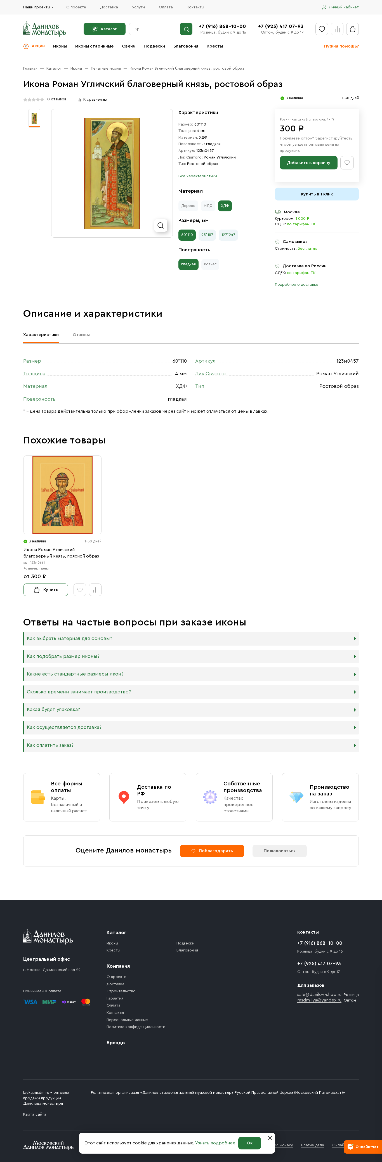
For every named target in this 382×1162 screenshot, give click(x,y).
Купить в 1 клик (317, 194)
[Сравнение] (337, 29)
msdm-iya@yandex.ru (319, 1000)
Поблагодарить (216, 851)
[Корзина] (352, 29)
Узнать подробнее (215, 1143)
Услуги (138, 7)
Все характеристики (197, 176)
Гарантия (115, 998)
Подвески (154, 46)
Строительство (121, 991)
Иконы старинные (94, 46)
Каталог (109, 29)
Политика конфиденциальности (136, 1027)
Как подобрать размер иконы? (63, 656)
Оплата (166, 7)
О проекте (76, 7)
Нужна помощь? (341, 46)
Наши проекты (36, 7)
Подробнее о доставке (296, 285)
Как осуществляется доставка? (64, 727)
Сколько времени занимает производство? (79, 691)
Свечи (128, 46)
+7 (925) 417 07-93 (280, 26)
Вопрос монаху (278, 1145)
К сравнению (95, 99)
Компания (118, 966)
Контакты (195, 7)
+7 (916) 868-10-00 (222, 26)
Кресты (215, 46)
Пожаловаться (280, 851)
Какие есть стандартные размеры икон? (75, 674)
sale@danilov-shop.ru (319, 994)
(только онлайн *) (320, 119)
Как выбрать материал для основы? (69, 638)
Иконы (60, 46)
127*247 (228, 235)
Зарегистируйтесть (333, 138)
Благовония (185, 46)
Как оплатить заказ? (50, 745)
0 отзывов (56, 99)
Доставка (109, 7)
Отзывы (81, 334)
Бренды (116, 1042)
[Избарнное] (321, 29)
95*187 (207, 235)
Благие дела (312, 1145)
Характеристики (41, 334)
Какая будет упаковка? (53, 709)
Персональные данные (127, 1020)
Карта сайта (34, 1114)
